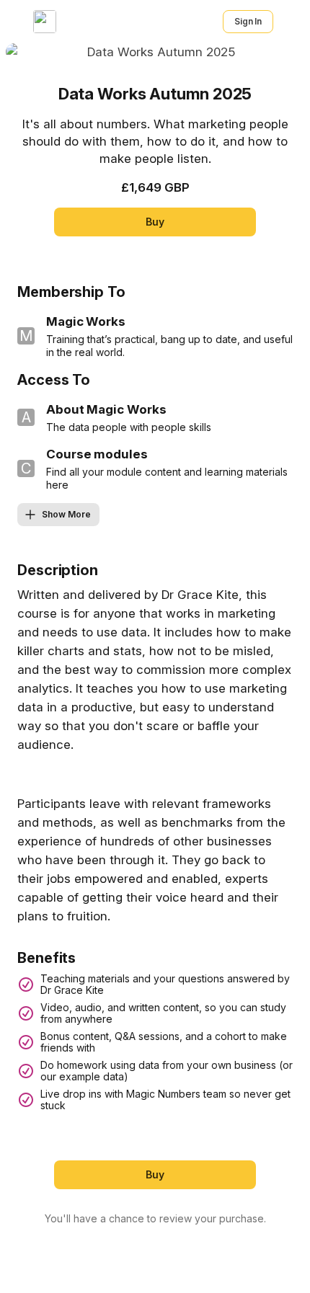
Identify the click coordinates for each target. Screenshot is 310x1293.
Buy (155, 222)
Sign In (248, 21)
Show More (66, 514)
